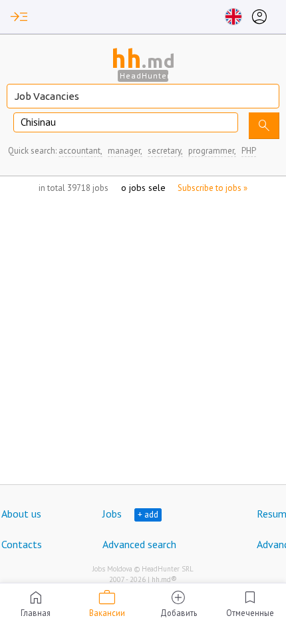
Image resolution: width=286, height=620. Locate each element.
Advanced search (139, 544)
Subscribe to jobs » (212, 188)
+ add (148, 514)
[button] (19, 16)
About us (21, 513)
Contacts (21, 544)
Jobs (112, 513)
